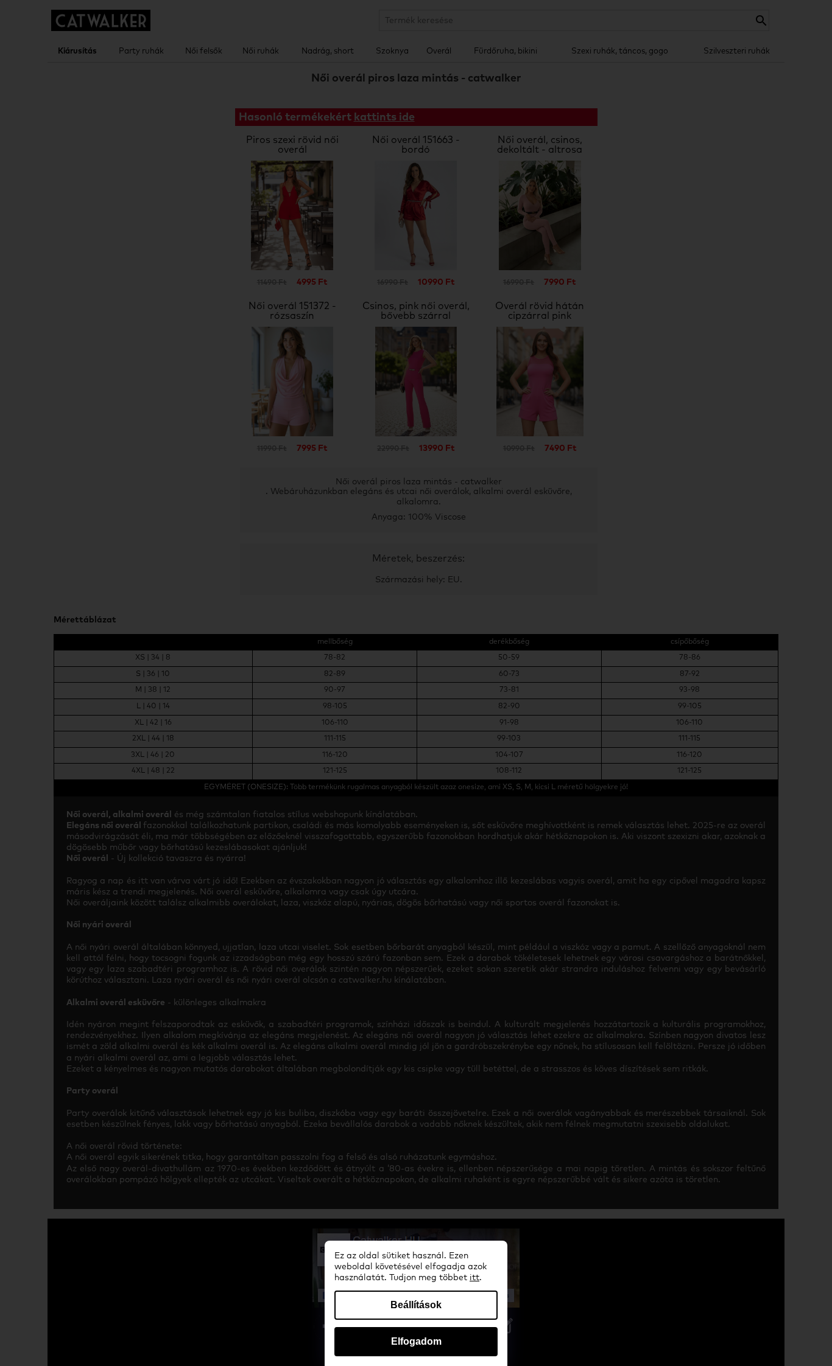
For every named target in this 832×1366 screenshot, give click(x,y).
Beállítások (416, 1305)
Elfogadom (416, 1341)
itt (474, 1278)
